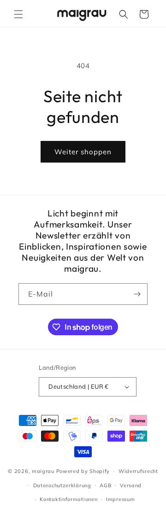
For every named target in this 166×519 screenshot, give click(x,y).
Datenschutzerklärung (62, 485)
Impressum (120, 499)
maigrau (43, 471)
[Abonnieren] (137, 294)
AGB (105, 485)
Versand (131, 485)
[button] (18, 14)
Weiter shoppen (83, 151)
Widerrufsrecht (138, 471)
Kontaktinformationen (68, 499)
